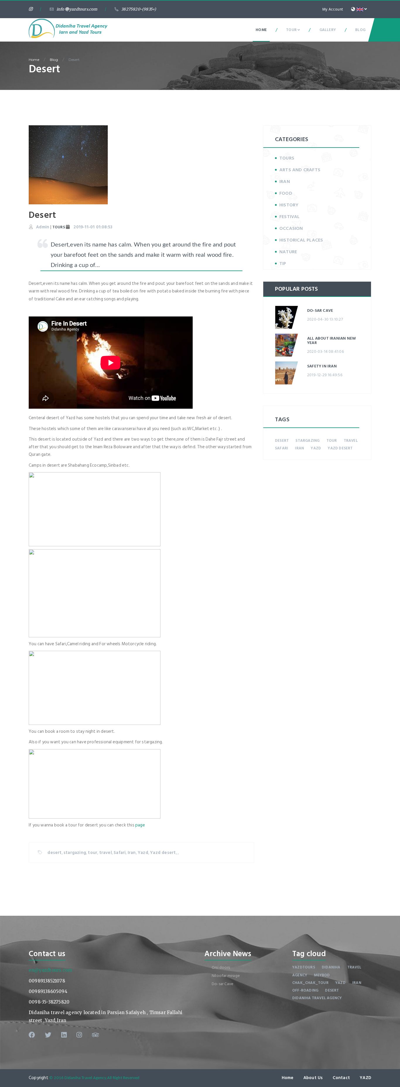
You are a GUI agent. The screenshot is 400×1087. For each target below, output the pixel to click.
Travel (354, 967)
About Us (313, 1077)
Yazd (143, 852)
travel (105, 852)
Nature (288, 252)
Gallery (327, 30)
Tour (292, 30)
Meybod (322, 975)
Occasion (291, 228)
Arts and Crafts (299, 170)
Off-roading (305, 990)
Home (261, 30)
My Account (332, 9)
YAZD (365, 1077)
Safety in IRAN (322, 366)
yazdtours (303, 967)
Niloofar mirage (226, 975)
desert (54, 852)
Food (285, 193)
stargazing (75, 852)
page (140, 825)
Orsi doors (221, 967)
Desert (74, 59)
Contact (341, 1077)
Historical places (301, 240)
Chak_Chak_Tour (310, 983)
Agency (299, 975)
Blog (360, 30)
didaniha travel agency (317, 998)
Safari (120, 852)
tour (92, 852)
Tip (282, 263)
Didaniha (331, 967)
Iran (132, 852)
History (288, 205)
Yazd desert (163, 852)
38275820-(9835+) (138, 9)
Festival (289, 216)
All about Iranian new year (331, 340)
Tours (286, 158)
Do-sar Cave (320, 310)
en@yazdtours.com (50, 970)
